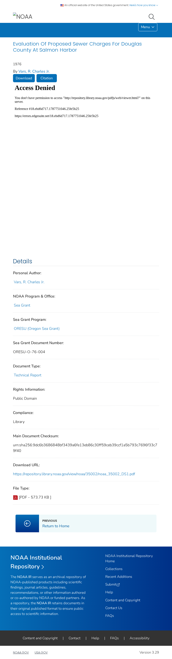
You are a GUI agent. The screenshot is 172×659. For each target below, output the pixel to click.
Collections (113, 568)
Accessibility (140, 638)
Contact (75, 638)
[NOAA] (22, 16)
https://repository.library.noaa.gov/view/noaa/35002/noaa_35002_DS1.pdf (74, 473)
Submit (110, 584)
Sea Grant (22, 305)
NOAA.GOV (21, 652)
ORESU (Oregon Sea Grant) (37, 328)
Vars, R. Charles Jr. (34, 71)
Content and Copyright (122, 600)
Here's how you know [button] (142, 5)
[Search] (152, 16)
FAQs (109, 615)
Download (24, 78)
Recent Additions (118, 576)
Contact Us (113, 607)
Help (109, 592)
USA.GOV (41, 652)
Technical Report (27, 375)
